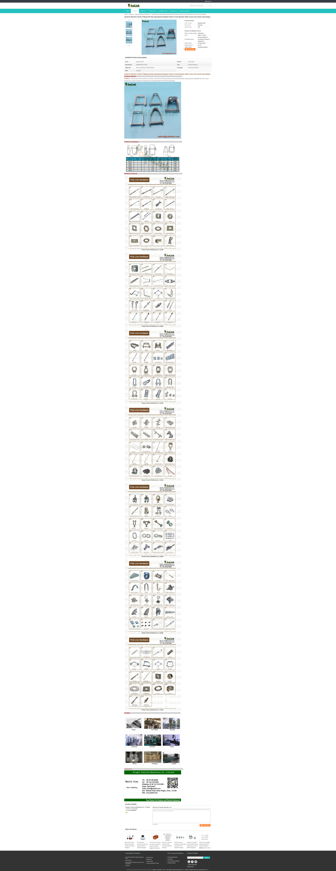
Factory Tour (152, 11)
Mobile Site (191, 866)
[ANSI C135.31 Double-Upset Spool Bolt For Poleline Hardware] (205, 837)
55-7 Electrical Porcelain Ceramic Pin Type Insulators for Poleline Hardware (142, 845)
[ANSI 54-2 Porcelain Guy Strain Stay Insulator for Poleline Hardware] (168, 837)
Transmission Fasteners (132, 853)
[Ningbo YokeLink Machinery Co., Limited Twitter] (196, 862)
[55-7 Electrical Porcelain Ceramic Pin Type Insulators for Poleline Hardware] (143, 837)
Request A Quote (184, 11)
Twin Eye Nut (150, 857)
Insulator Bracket (172, 863)
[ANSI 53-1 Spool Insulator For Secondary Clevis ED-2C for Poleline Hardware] (180, 837)
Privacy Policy (130, 869)
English (209, 1)
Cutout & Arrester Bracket (173, 861)
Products (134, 11)
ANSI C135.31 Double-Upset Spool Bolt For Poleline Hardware (204, 844)
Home (127, 11)
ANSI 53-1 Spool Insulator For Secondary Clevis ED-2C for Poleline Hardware (180, 845)
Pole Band (170, 859)
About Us (143, 11)
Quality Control (163, 11)
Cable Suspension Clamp (153, 863)
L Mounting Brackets (172, 857)
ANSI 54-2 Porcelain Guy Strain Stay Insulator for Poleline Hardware (167, 845)
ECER (206, 869)
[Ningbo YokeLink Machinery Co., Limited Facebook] (192, 862)
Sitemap (194, 864)
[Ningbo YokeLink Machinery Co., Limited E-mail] (126, 813)
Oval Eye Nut (150, 861)
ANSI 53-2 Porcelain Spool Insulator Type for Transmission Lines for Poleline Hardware (192, 845)
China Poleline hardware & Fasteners (143, 869)
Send (206, 857)
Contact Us (174, 11)
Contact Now (191, 49)
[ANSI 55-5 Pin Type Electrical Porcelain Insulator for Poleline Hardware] (130, 837)
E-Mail (189, 864)
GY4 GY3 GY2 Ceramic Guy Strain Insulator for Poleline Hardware (155, 844)
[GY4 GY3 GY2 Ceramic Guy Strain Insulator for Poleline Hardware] (155, 837)
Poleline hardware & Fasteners (142, 14)
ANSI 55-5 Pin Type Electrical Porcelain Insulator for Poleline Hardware (130, 845)
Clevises (128, 865)
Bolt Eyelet (149, 859)
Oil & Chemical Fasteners (175, 853)
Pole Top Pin (129, 860)
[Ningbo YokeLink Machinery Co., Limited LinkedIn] (189, 862)
